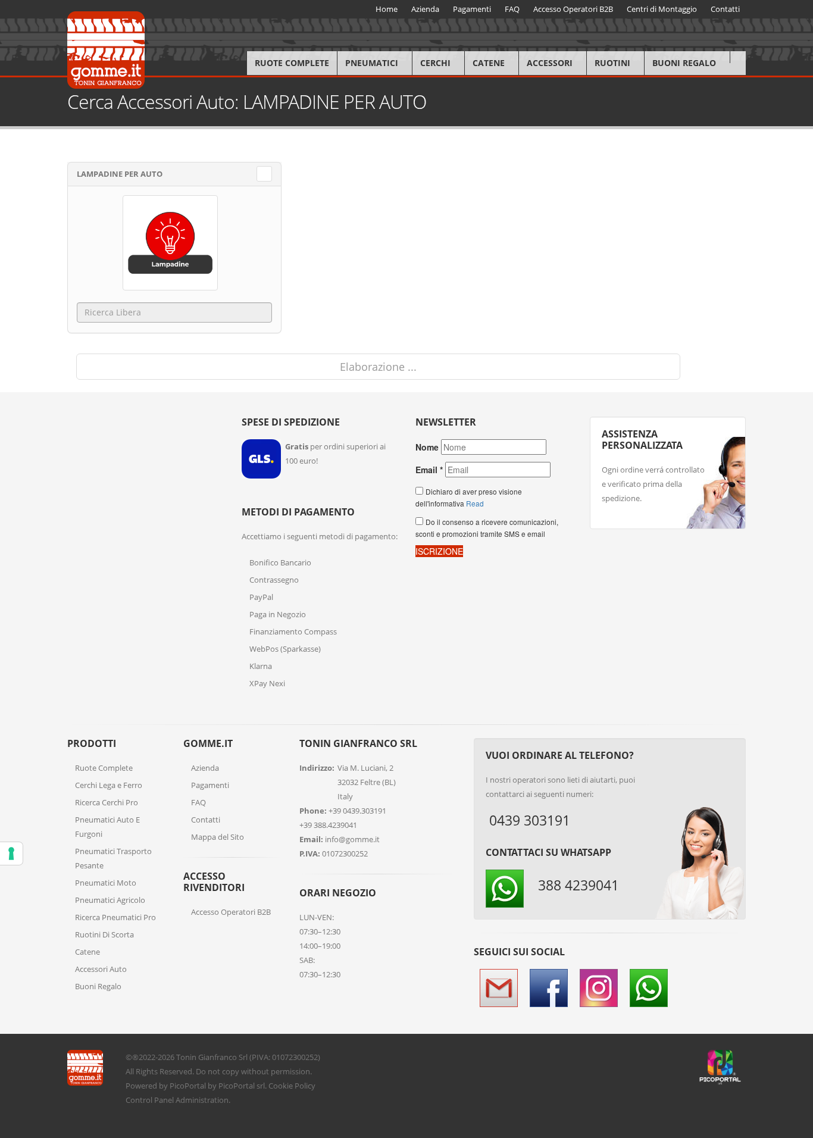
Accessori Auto (101, 969)
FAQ (198, 802)
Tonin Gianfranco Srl (212, 1057)
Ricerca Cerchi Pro (106, 802)
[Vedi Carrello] (738, 57)
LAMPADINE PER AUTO (119, 173)
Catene (489, 62)
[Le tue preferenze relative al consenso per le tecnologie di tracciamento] (11, 853)
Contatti (205, 819)
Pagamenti (210, 785)
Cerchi (435, 62)
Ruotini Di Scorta (104, 934)
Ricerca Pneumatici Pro (115, 917)
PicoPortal (188, 1085)
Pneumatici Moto (105, 882)
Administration (202, 1100)
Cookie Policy (291, 1085)
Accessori (550, 62)
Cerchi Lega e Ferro (108, 785)
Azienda (205, 767)
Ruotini (612, 62)
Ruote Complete (292, 62)
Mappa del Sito (217, 836)
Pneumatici (371, 62)
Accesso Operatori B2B (231, 911)
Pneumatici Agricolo (110, 900)
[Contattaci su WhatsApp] (795, 834)
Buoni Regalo (684, 62)
